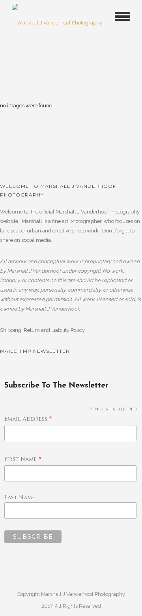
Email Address (28, 419)
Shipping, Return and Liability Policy (42, 330)
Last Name (19, 497)
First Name (22, 459)
